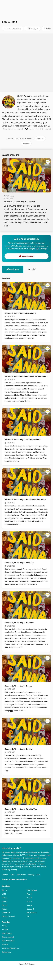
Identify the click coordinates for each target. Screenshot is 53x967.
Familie (5, 944)
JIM (27, 916)
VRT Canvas (31, 890)
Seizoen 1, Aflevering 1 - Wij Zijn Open (21, 809)
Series (41, 138)
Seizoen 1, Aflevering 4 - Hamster (19, 623)
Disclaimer (21, 875)
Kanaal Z (30, 909)
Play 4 (29, 894)
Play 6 (4, 905)
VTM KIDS (6, 913)
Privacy (31, 875)
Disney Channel (8, 916)
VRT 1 (4, 890)
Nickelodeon (31, 913)
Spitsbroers (6, 952)
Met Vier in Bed (8, 941)
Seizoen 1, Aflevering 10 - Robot (19, 202)
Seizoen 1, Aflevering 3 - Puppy (18, 686)
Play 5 (4, 898)
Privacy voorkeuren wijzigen (14, 879)
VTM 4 (29, 901)
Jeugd (27, 143)
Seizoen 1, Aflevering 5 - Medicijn (19, 563)
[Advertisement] (26, 62)
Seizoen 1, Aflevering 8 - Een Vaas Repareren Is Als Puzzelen (26, 376)
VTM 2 (29, 898)
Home (21, 964)
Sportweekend (8, 937)
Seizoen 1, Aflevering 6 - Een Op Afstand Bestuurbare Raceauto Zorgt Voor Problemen (26, 499)
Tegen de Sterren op (10, 948)
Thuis (4, 926)
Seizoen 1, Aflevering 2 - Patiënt (18, 749)
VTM (4, 894)
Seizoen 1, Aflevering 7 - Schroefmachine (23, 439)
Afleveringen (12, 269)
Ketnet (4, 909)
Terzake (5, 929)
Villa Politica (7, 933)
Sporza (29, 905)
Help (13, 875)
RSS (38, 875)
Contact (5, 875)
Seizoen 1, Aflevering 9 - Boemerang (20, 313)
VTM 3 (4, 901)
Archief (31, 269)
